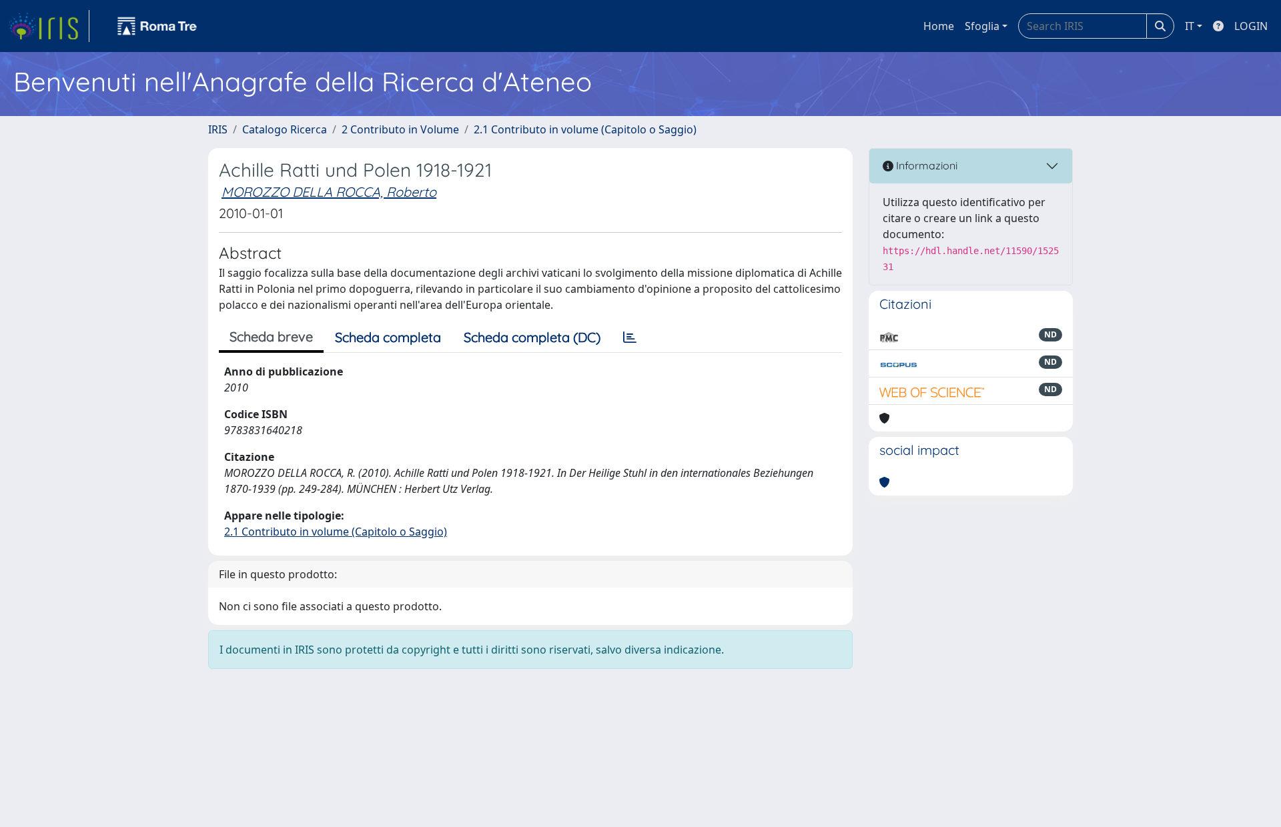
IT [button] (1189, 26)
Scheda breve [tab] (271, 336)
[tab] (630, 337)
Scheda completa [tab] (388, 337)
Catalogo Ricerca (284, 129)
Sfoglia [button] (982, 26)
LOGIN (1251, 26)
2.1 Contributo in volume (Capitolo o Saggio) (585, 129)
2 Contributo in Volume (400, 129)
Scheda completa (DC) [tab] (532, 337)
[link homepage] (48, 26)
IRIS (218, 129)
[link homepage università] (157, 26)
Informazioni (925, 165)
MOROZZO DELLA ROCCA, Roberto (329, 191)
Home (938, 26)
